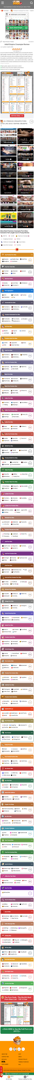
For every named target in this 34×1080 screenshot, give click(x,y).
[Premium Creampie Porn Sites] (31, 121)
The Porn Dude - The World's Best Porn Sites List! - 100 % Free (18, 998)
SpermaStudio (7, 192)
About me (4, 1054)
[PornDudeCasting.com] (15, 1049)
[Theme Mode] (23, 1049)
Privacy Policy (22, 1059)
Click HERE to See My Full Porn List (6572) (17, 1030)
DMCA (20, 1056)
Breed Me (24, 159)
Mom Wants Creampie (8, 209)
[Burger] (2, 3)
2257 (19, 1054)
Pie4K (7, 176)
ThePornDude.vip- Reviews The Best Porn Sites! (20, 1070)
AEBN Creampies (8, 142)
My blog (19, 1049)
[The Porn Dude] (17, 3)
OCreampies (25, 176)
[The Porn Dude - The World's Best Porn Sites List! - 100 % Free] (17, 1013)
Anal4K (25, 226)
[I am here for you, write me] (10, 1049)
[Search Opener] (31, 3)
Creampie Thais (25, 192)
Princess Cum (7, 226)
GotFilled (8, 159)
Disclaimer (31, 41)
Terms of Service (23, 1062)
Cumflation (25, 142)
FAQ (19, 1064)
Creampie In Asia (25, 209)
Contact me (5, 1056)
